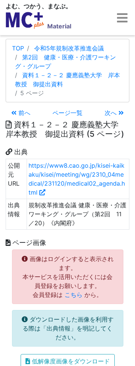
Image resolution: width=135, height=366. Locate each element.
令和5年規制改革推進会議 (69, 48)
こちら (73, 294)
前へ (23, 113)
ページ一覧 (67, 113)
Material (59, 26)
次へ (111, 113)
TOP (18, 48)
